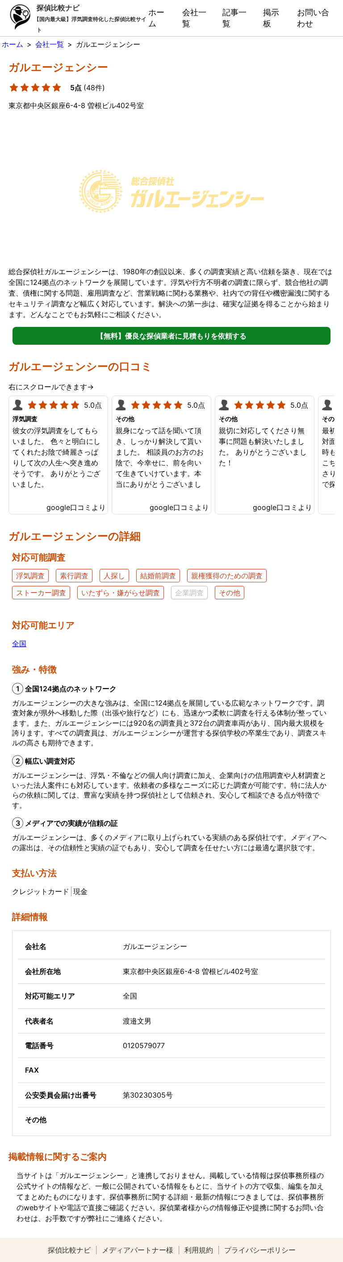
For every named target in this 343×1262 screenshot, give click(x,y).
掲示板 (271, 18)
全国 (19, 643)
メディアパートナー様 (137, 1249)
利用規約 (198, 1249)
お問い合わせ (313, 18)
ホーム (156, 18)
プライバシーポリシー (260, 1249)
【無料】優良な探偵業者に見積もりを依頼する (171, 335)
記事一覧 (234, 18)
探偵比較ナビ (69, 1249)
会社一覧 (194, 18)
